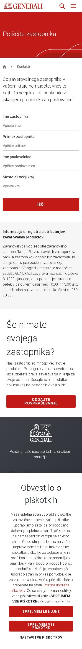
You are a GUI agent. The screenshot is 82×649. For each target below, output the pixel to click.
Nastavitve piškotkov (41, 637)
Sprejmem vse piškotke (41, 626)
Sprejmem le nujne (41, 611)
